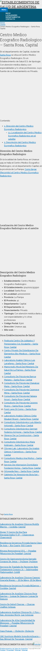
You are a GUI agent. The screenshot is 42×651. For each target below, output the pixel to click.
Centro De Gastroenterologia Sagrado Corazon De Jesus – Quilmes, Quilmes (19, 560)
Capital (2, 25)
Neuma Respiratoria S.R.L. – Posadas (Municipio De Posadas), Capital (18, 552)
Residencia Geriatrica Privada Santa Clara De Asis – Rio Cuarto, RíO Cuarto (21, 544)
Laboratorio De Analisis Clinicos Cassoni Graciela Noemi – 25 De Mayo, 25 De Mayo (20, 578)
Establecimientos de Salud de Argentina (14, 648)
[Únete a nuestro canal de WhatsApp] (36, 645)
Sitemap (18, 650)
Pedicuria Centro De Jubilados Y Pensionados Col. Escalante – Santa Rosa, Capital (21, 343)
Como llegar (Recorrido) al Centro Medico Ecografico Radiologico (19, 172)
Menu (4, 10)
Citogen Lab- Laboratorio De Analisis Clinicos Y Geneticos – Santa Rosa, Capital (21, 451)
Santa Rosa (5, 55)
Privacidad (10, 650)
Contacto (10, 19)
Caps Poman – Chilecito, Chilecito (17, 631)
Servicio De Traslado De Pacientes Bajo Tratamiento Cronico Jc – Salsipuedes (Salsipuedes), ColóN (19, 569)
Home (2, 23)
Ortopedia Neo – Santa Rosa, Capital (21, 471)
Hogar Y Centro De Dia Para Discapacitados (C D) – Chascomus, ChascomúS (17, 535)
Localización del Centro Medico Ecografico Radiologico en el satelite (25, 135)
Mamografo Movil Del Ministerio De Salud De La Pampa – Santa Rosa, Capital (21, 370)
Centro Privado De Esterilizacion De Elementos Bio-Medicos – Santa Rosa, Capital (22, 353)
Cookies (3, 650)
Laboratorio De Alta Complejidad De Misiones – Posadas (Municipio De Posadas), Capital (17, 623)
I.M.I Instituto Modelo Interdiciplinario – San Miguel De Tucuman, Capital (20, 637)
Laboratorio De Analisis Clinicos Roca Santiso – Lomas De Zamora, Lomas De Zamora (19, 596)
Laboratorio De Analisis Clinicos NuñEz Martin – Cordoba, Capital (19, 525)
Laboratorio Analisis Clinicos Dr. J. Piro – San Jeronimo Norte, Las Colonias (20, 613)
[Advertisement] (21, 96)
